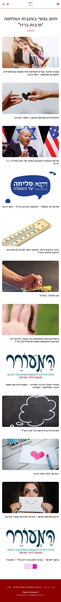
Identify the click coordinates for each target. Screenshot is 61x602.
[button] (57, 4)
